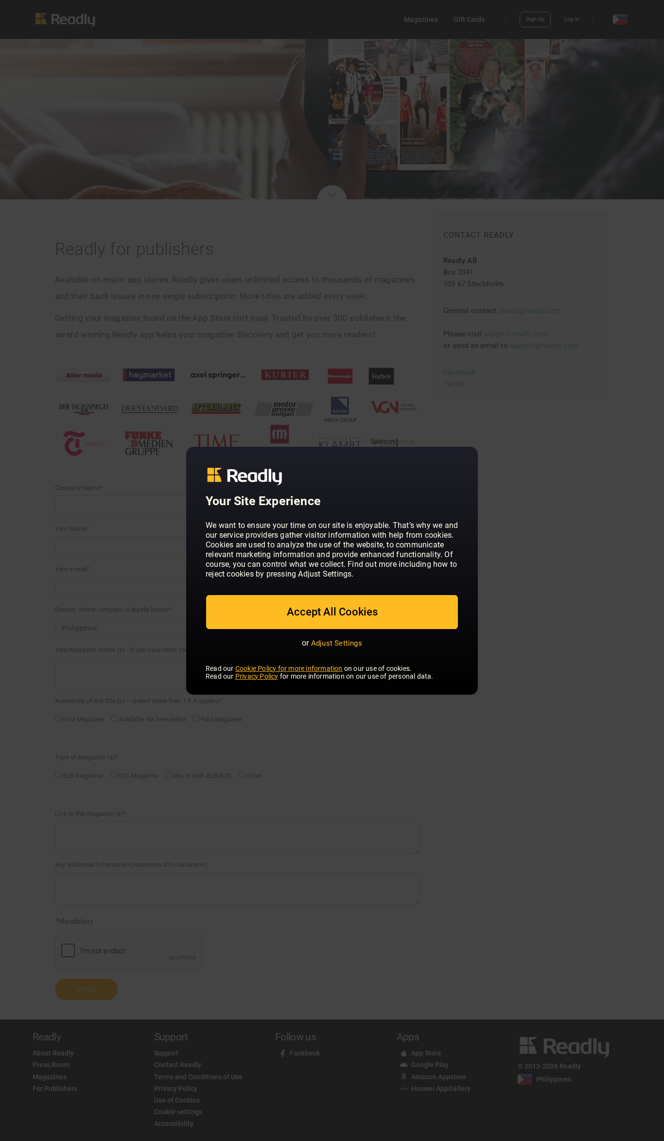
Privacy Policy (257, 676)
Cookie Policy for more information (289, 668)
